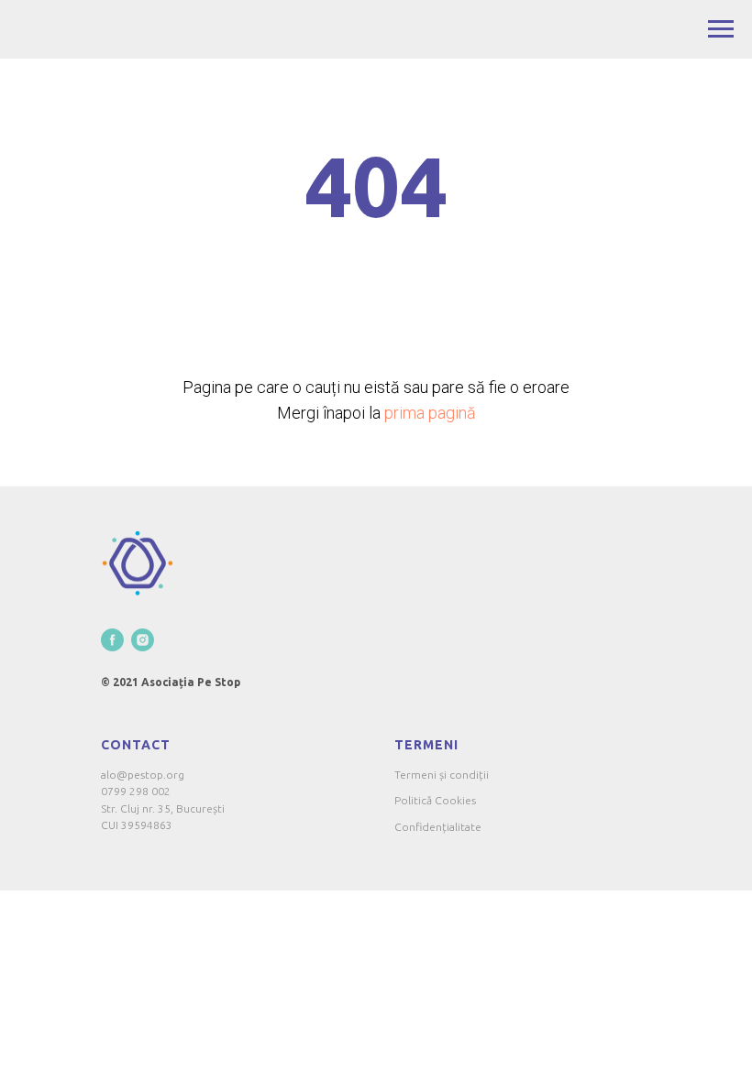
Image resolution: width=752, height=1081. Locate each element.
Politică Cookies (435, 800)
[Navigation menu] (721, 29)
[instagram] (142, 639)
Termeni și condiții (441, 775)
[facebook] (112, 639)
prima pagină (430, 412)
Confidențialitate (437, 827)
